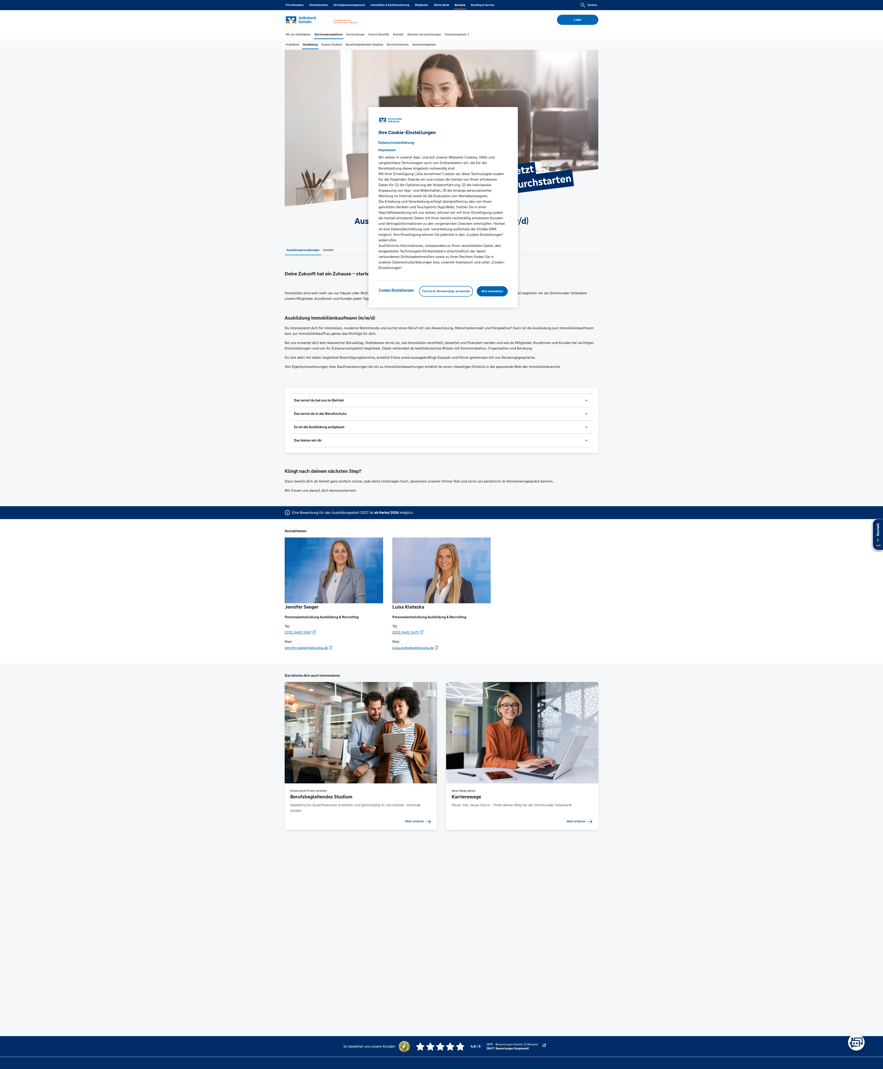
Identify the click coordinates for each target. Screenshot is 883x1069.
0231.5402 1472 (405, 632)
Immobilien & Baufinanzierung (389, 5)
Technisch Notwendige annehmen (446, 291)
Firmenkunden (318, 5)
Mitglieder (421, 5)
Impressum (387, 149)
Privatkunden (295, 5)
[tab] (298, 34)
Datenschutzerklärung (396, 142)
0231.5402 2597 (298, 632)
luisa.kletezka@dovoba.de (413, 648)
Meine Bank (441, 5)
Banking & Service (482, 5)
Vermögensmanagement (349, 5)
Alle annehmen (492, 291)
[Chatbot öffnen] (856, 1042)
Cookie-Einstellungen (396, 290)
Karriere (460, 5)
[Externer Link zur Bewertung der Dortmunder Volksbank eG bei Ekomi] (544, 1046)
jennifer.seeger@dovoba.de (306, 648)
